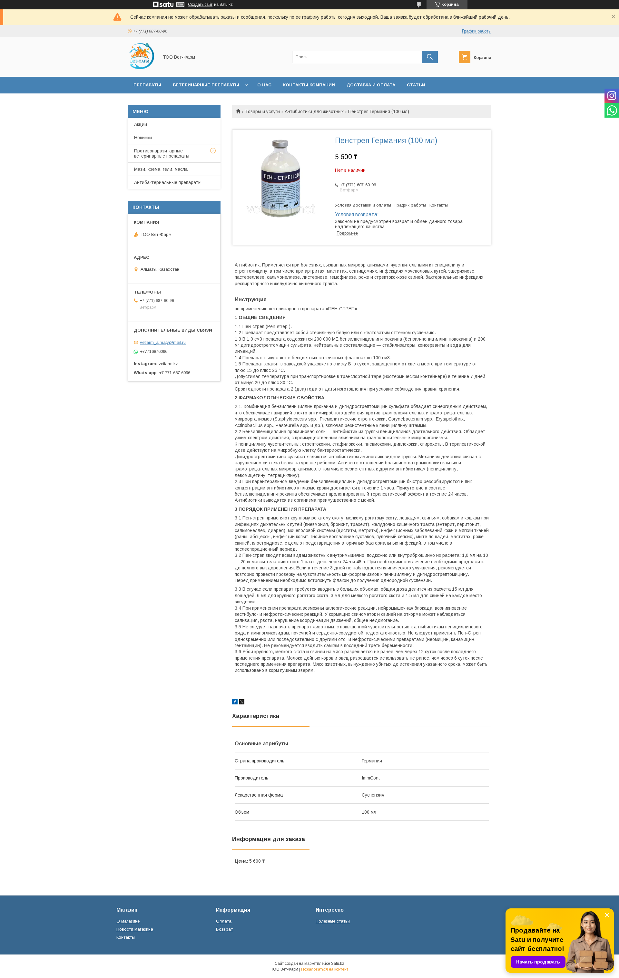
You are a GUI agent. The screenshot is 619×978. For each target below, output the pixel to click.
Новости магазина (134, 929)
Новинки (143, 137)
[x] (241, 702)
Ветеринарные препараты (206, 84)
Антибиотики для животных (314, 111)
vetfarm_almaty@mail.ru (163, 342)
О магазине (128, 921)
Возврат (224, 929)
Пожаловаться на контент (324, 969)
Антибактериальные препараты (167, 182)
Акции (140, 124)
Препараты (147, 84)
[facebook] (235, 702)
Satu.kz (337, 963)
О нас (264, 84)
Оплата (223, 921)
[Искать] (430, 57)
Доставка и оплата (371, 84)
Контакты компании (309, 84)
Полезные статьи (333, 921)
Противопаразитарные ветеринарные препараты (161, 153)
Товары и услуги (262, 111)
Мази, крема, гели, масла (161, 169)
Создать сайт (200, 4)
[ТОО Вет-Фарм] (141, 68)
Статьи (416, 84)
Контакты (125, 937)
